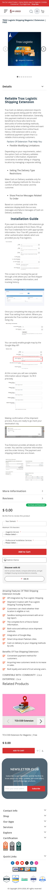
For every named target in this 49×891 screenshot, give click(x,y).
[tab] (24, 86)
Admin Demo (13, 560)
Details (7, 86)
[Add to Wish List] (37, 751)
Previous (8, 721)
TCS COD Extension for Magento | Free (19, 735)
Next (40, 721)
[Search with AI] (37, 11)
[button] (43, 751)
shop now (35, 4)
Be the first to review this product (16, 516)
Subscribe (36, 788)
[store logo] (15, 11)
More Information (14, 491)
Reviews (7, 498)
